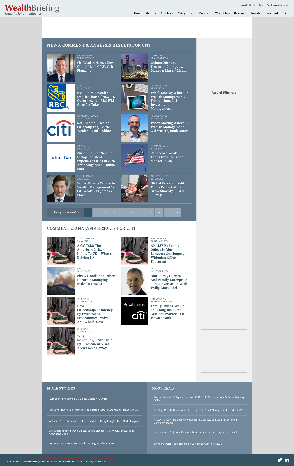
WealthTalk (222, 13)
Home (138, 13)
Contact (21, 457)
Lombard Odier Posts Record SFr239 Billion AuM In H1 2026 (188, 443)
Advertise (34, 457)
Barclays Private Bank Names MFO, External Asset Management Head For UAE (94, 410)
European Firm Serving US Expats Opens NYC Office (78, 398)
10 (168, 212)
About (149, 13)
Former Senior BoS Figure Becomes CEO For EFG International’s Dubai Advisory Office (199, 398)
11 (176, 212)
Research (240, 13)
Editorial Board (50, 457)
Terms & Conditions (71, 457)
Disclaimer (107, 457)
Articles (166, 13)
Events (204, 13)
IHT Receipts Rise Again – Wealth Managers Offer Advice (81, 443)
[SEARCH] (286, 13)
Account (273, 13)
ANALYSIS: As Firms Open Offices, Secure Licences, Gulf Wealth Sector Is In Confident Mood (91, 432)
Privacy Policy (91, 457)
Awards (255, 13)
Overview (9, 457)
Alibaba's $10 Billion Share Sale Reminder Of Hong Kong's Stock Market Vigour (94, 421)
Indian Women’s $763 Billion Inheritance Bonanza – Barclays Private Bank (195, 432)
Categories (185, 13)
